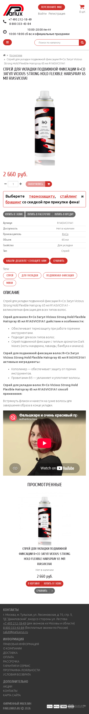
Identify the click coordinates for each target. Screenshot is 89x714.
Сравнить (58, 261)
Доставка (10, 652)
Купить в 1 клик (14, 214)
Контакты (10, 690)
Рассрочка (11, 661)
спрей (9, 275)
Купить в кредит (64, 214)
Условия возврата (17, 674)
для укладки (30, 275)
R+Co (65, 234)
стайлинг (68, 196)
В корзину (34, 583)
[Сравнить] (52, 591)
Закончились (35, 184)
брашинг (13, 202)
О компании (12, 648)
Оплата (8, 657)
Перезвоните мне (51, 7)
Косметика (16, 55)
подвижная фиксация (60, 275)
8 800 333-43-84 (20, 23)
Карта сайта (12, 695)
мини (9, 283)
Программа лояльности (21, 670)
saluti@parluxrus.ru (15, 632)
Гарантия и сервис (16, 665)
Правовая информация (21, 644)
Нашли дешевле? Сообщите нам (26, 261)
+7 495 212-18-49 (20, 19)
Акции (7, 686)
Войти (42, 13)
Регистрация (57, 13)
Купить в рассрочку (39, 214)
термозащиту (42, 196)
